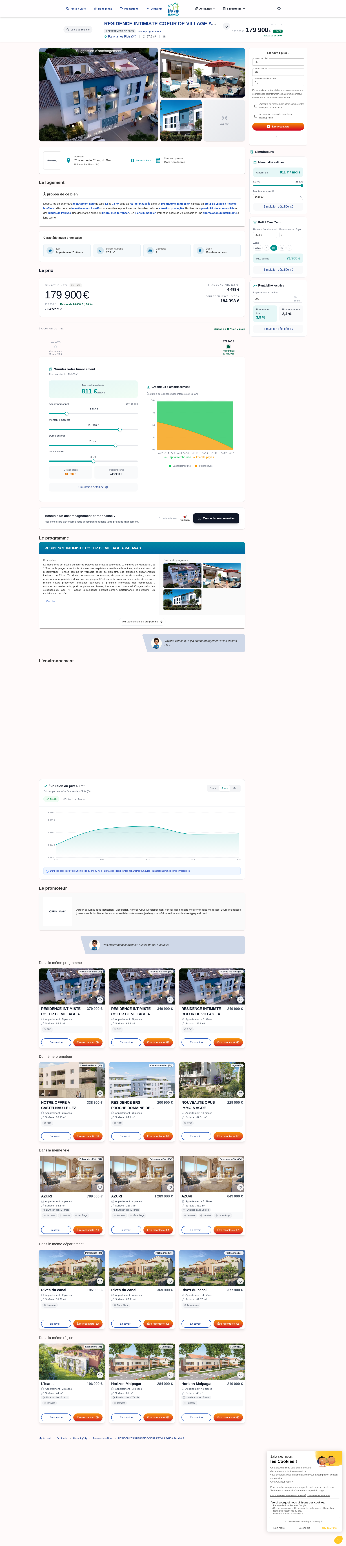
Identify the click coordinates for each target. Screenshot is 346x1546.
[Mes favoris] (279, 8)
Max (235, 788)
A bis (258, 247)
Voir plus (50, 601)
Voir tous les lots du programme (140, 621)
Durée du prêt (57, 435)
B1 (273, 247)
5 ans (224, 788)
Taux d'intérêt (56, 451)
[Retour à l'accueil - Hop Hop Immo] (173, 8)
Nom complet (261, 58)
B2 (281, 247)
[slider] (66, 413)
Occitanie (62, 1438)
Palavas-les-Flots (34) (122, 36)
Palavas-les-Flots (102, 1438)
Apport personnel (59, 403)
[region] (202, 586)
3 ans (213, 788)
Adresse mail (261, 68)
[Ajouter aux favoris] (226, 26)
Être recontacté (85, 1042)
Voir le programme (148, 31)
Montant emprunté (59, 419)
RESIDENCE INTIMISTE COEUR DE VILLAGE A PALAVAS (169, 23)
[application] (191, 430)
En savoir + (56, 1042)
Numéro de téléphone (265, 79)
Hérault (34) (80, 1438)
